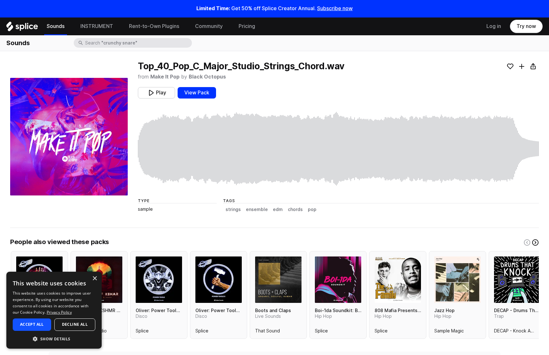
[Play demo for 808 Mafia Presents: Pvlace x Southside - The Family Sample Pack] (398, 279)
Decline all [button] (75, 324)
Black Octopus (207, 77)
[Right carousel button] (535, 242)
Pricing (247, 26)
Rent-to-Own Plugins (154, 26)
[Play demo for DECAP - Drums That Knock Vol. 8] (517, 279)
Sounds (55, 26)
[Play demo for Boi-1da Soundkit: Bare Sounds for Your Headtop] (338, 279)
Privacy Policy (59, 312)
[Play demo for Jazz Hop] (457, 279)
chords (295, 209)
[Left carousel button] (527, 242)
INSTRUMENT (96, 26)
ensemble (257, 209)
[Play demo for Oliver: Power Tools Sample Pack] (159, 279)
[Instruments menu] (118, 26)
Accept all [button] (32, 324)
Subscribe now (335, 8)
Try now (526, 26)
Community (209, 26)
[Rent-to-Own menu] (184, 26)
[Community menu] (227, 26)
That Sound (267, 332)
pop (312, 209)
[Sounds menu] (69, 26)
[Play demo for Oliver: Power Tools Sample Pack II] (218, 279)
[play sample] (338, 149)
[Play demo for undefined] (69, 136)
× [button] (94, 278)
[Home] (22, 28)
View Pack (196, 93)
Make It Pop (165, 77)
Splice (142, 332)
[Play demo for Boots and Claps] (278, 279)
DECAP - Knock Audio (517, 332)
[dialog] (54, 310)
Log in (493, 26)
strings (233, 209)
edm (278, 209)
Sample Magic (449, 332)
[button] (54, 338)
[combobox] (138, 42)
